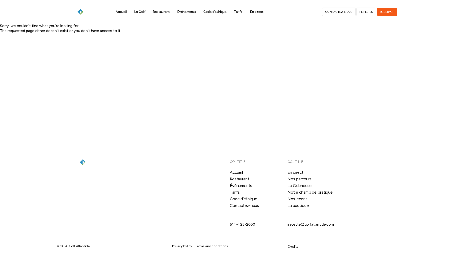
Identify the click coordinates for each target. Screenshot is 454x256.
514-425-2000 (242, 224)
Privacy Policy (182, 246)
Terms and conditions (211, 246)
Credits (293, 247)
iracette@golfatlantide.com (311, 224)
